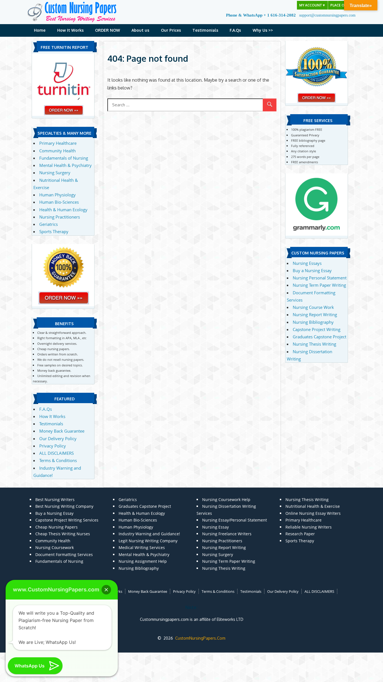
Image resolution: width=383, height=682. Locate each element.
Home (39, 30)
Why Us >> (263, 30)
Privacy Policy (52, 446)
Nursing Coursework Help (226, 499)
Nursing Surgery (54, 172)
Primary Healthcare (58, 143)
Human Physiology (57, 195)
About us (140, 30)
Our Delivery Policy (58, 438)
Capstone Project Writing (316, 329)
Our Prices (171, 30)
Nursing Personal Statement (320, 278)
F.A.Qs (235, 30)
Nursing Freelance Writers (227, 533)
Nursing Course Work (313, 307)
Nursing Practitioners (59, 217)
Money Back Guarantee (61, 431)
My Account (312, 5)
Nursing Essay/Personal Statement (234, 520)
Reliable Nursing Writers (308, 527)
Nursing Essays (307, 263)
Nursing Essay (215, 527)
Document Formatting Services (64, 554)
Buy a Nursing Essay (312, 270)
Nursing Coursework (54, 547)
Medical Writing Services (142, 547)
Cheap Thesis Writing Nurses (62, 533)
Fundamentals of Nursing (63, 158)
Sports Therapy (53, 231)
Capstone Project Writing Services (66, 520)
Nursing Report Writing (315, 314)
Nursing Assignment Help (143, 561)
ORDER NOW (107, 30)
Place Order (341, 5)
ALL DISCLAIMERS (56, 453)
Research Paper (300, 533)
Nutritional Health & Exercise (312, 506)
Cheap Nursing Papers (56, 527)
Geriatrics (48, 224)
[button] (106, 589)
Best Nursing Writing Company (64, 506)
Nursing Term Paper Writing (319, 285)
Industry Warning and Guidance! (149, 533)
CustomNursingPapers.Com (200, 638)
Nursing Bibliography (313, 322)
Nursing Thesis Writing (314, 344)
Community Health (57, 150)
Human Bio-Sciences (59, 202)
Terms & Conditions (58, 460)
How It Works (70, 30)
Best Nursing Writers (55, 499)
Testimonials (205, 30)
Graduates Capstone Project (319, 336)
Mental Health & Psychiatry (65, 165)
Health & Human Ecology (63, 209)
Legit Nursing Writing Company (148, 540)
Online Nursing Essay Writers (313, 513)
